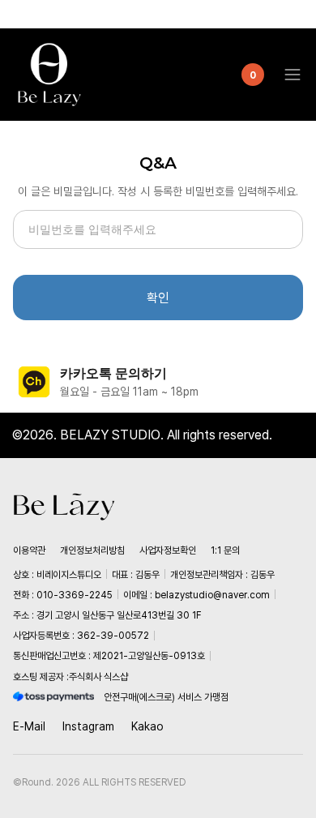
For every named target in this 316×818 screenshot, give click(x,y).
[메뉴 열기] (287, 74)
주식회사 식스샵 (98, 676)
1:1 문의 (225, 550)
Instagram (88, 726)
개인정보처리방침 (92, 550)
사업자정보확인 (167, 550)
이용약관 (29, 550)
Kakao (147, 726)
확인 (158, 297)
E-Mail (29, 726)
